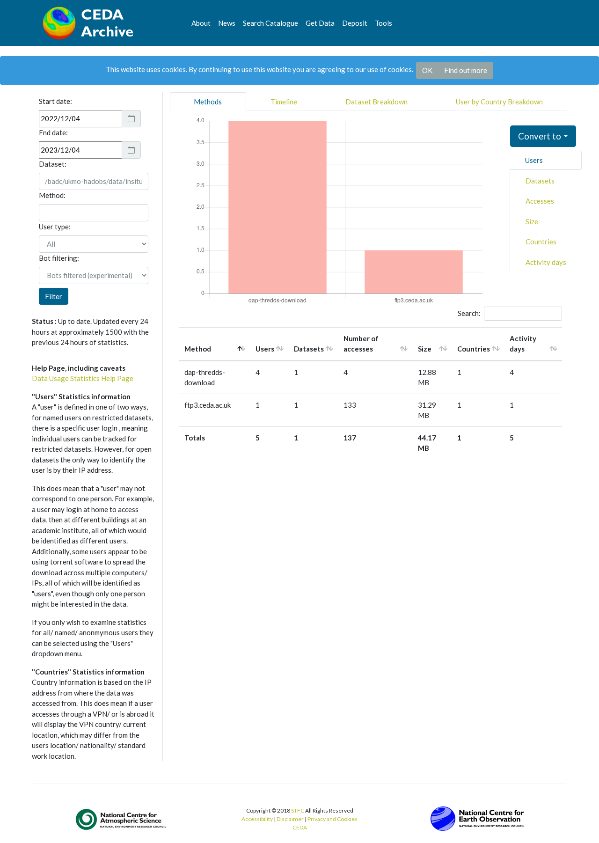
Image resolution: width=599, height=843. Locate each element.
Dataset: (52, 164)
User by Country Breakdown (499, 101)
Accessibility (257, 818)
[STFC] (477, 818)
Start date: (55, 101)
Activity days (546, 262)
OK (427, 70)
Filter (53, 296)
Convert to (539, 136)
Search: (469, 313)
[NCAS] (122, 819)
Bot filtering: (59, 258)
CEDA (299, 827)
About (201, 23)
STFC (297, 810)
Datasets (540, 180)
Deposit (354, 23)
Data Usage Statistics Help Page (82, 378)
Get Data (320, 23)
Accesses (540, 201)
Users (534, 160)
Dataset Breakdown (376, 101)
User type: (55, 226)
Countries (541, 241)
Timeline (283, 101)
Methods (208, 101)
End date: (53, 132)
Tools (383, 23)
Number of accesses (361, 343)
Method (197, 349)
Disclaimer (290, 818)
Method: (52, 195)
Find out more (465, 70)
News (226, 23)
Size (532, 221)
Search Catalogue (270, 23)
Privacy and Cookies (332, 818)
